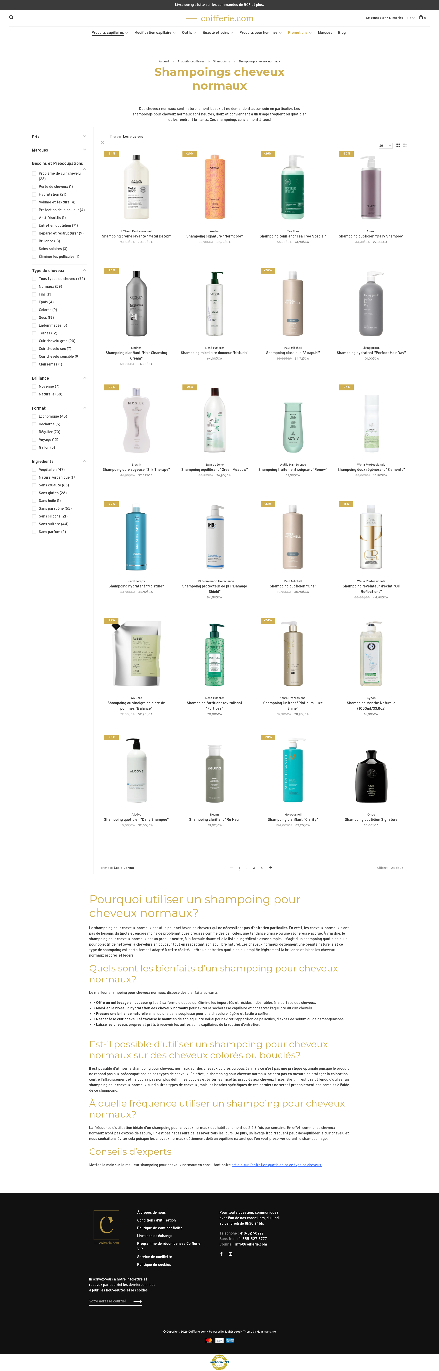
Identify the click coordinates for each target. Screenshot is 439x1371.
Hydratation (52, 194)
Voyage (48, 440)
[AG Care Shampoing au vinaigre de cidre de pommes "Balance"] (136, 654)
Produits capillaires (108, 33)
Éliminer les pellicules (59, 257)
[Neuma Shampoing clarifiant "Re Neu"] (215, 771)
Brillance (49, 241)
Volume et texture (57, 202)
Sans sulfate (54, 524)
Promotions (298, 33)
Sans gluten (53, 493)
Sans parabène (55, 509)
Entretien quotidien (58, 226)
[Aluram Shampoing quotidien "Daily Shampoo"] (371, 187)
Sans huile (50, 501)
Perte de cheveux (56, 187)
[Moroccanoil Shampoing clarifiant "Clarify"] (293, 771)
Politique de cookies (154, 1265)
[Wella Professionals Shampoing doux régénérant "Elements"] (371, 421)
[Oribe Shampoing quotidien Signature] (371, 771)
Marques (325, 33)
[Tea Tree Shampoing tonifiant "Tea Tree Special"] (293, 187)
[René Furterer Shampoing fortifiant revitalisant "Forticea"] (215, 654)
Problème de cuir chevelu (60, 176)
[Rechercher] (11, 18)
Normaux (50, 287)
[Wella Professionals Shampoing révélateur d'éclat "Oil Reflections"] (371, 538)
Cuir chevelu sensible (59, 357)
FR (409, 18)
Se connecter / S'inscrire (384, 18)
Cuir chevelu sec (55, 349)
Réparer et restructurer (61, 233)
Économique (53, 416)
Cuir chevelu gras (57, 341)
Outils (187, 33)
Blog (342, 33)
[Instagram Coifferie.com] (230, 1254)
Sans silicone (53, 516)
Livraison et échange (154, 1236)
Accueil (164, 62)
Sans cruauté (54, 485)
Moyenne (49, 386)
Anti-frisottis (52, 218)
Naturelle (50, 394)
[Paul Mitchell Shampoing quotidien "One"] (293, 538)
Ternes (48, 333)
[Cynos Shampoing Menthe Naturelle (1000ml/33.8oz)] (371, 654)
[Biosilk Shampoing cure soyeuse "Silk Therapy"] (136, 421)
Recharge (49, 424)
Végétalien (52, 470)
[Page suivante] (270, 868)
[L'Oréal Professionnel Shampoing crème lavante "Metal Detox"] (136, 187)
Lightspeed (233, 1332)
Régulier (49, 432)
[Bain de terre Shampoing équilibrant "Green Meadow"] (215, 421)
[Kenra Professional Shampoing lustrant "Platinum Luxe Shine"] (293, 654)
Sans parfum (52, 532)
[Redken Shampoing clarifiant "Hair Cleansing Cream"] (136, 304)
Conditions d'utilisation (156, 1220)
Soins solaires (53, 249)
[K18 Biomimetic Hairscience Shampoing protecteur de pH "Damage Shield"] (215, 538)
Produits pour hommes (259, 33)
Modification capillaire (152, 33)
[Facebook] (221, 1254)
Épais (46, 302)
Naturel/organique (58, 477)
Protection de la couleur (62, 210)
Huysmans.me (266, 1332)
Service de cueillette (154, 1257)
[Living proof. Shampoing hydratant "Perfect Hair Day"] (371, 304)
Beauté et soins (216, 33)
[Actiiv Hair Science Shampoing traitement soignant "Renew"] (293, 421)
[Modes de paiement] (209, 1342)
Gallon (47, 447)
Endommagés (53, 325)
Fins (46, 294)
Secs (46, 318)
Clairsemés (50, 364)
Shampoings (221, 62)
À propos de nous (151, 1213)
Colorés (48, 310)
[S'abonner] (136, 1301)
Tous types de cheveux (62, 279)
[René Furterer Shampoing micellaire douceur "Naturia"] (215, 304)
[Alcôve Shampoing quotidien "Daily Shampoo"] (136, 771)
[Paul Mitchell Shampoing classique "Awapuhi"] (293, 304)
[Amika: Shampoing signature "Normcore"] (215, 187)
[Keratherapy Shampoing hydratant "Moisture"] (136, 538)
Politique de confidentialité (160, 1228)
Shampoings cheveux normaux (259, 62)
